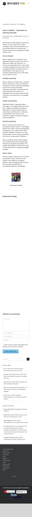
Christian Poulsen (8, 36)
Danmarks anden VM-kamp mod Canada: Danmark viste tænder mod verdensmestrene (15, 431)
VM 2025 (25, 36)
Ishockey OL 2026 (6, 469)
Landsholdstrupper (6, 449)
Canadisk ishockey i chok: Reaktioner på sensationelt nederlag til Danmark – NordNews (15, 428)
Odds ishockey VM (6, 463)
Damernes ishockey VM (6, 452)
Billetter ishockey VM (6, 459)
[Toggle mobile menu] (28, 3)
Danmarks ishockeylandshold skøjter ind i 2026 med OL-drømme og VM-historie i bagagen (15, 389)
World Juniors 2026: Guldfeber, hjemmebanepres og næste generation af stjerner (15, 397)
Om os (14, 476)
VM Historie (6, 466)
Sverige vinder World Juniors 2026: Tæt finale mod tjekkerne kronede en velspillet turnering (15, 376)
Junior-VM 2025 (5, 455)
